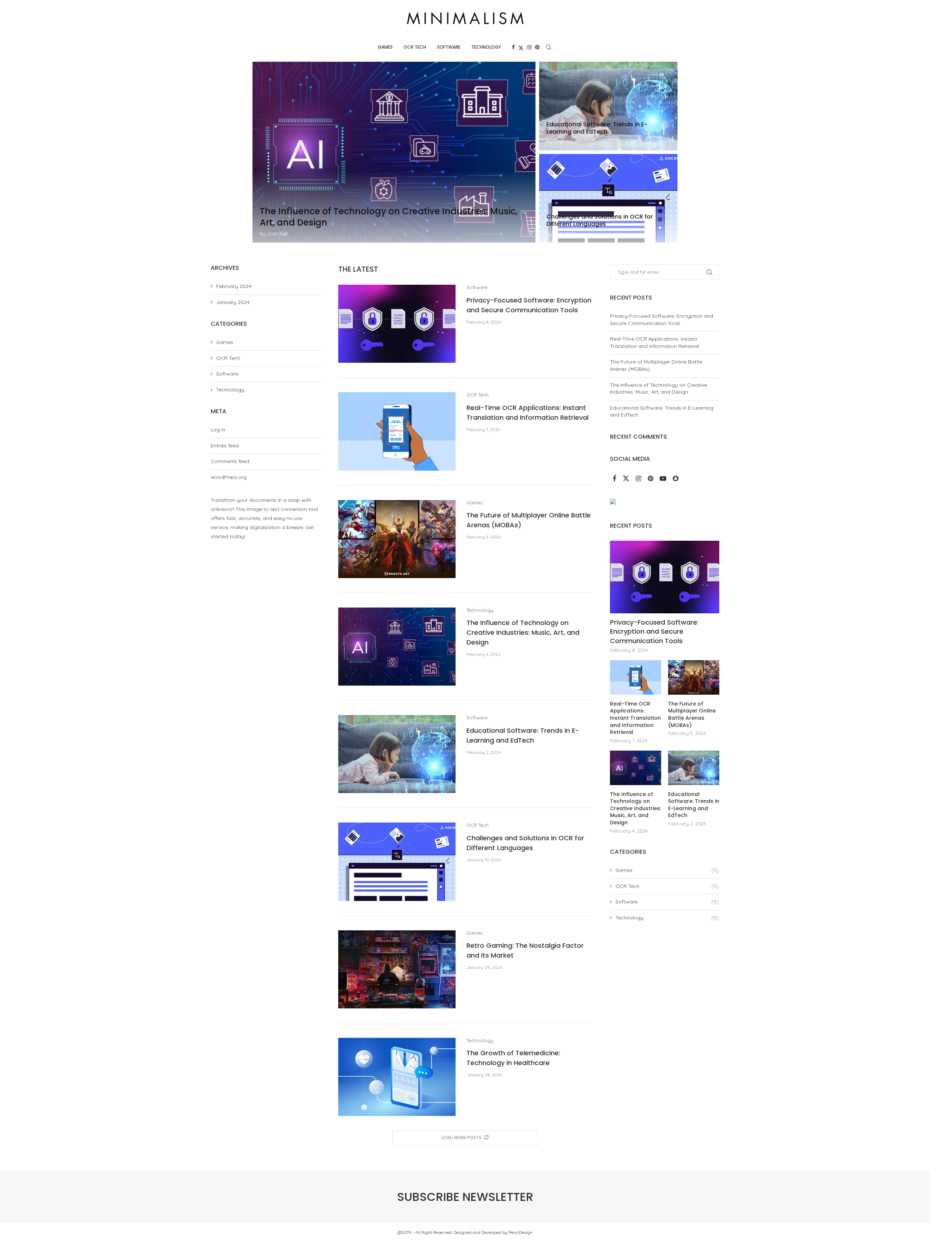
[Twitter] (520, 47)
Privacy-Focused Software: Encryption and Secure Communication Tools (661, 319)
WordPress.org (229, 477)
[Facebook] (513, 47)
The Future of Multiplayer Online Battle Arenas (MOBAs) (692, 714)
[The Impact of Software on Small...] (608, 198)
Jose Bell (277, 233)
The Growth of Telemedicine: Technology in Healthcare (606, 128)
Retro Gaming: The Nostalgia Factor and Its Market (373, 222)
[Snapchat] (675, 479)
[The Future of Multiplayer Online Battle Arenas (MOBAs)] (397, 539)
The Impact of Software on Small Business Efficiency (608, 220)
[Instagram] (529, 47)
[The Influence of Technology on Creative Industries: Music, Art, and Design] (397, 647)
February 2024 (233, 286)
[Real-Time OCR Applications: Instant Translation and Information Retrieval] (397, 431)
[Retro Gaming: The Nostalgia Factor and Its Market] (397, 969)
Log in (218, 429)
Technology (486, 47)
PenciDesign (521, 1232)
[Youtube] (663, 479)
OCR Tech (415, 47)
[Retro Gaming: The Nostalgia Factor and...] (393, 152)
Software (448, 47)
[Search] (548, 47)
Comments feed (230, 461)
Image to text (263, 509)
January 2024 (233, 302)
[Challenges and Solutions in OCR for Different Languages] (397, 861)
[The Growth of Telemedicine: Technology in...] (608, 106)
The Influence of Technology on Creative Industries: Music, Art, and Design (522, 632)
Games (385, 47)
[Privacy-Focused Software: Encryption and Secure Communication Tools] (397, 324)
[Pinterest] (537, 47)
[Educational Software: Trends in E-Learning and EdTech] (397, 754)
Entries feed (225, 445)
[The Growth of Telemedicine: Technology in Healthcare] (397, 1077)
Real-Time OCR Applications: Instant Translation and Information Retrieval (654, 342)
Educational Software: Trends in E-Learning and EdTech (693, 805)
